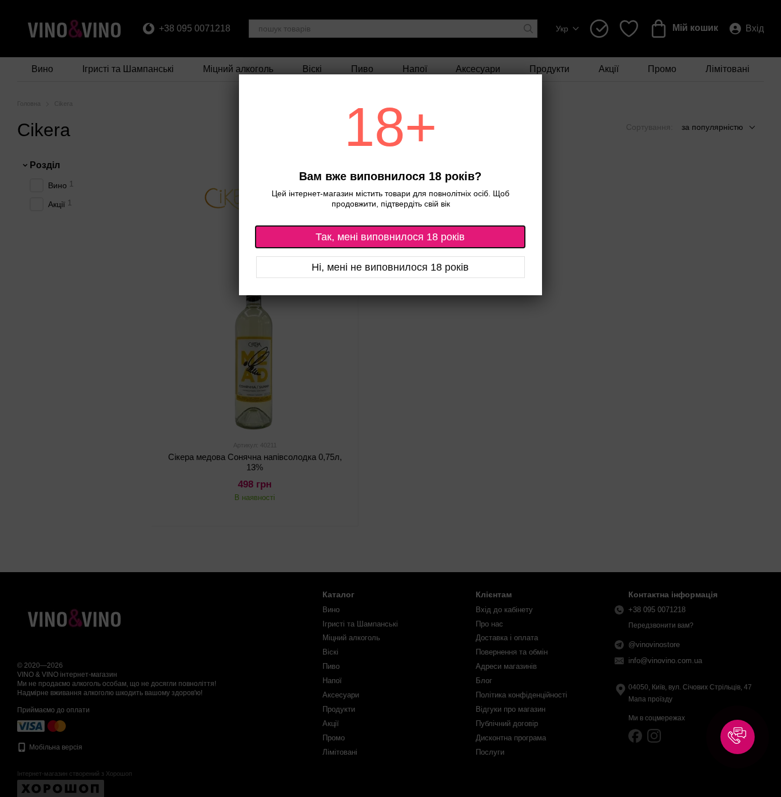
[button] (737, 737)
